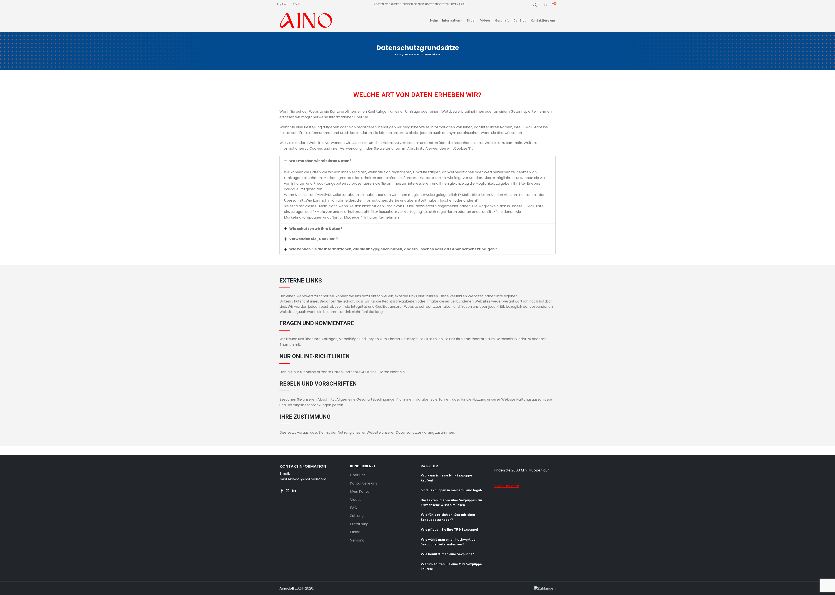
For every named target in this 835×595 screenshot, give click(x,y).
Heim (398, 54)
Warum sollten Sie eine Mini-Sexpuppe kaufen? (451, 566)
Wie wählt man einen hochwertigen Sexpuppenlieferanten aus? (449, 541)
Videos (355, 499)
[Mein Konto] (545, 4)
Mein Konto (359, 491)
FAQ (353, 507)
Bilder (355, 532)
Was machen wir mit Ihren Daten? (320, 160)
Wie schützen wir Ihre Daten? (315, 228)
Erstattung (359, 524)
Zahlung (357, 515)
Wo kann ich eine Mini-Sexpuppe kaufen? (446, 477)
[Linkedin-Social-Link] (294, 490)
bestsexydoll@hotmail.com (303, 479)
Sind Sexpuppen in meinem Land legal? (452, 490)
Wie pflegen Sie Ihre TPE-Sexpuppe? (450, 529)
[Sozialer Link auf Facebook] (281, 490)
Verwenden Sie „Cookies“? (313, 238)
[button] (417, 161)
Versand (357, 540)
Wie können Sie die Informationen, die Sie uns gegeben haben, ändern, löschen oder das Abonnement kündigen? (393, 249)
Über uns (357, 475)
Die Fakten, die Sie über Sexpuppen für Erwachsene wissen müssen (451, 502)
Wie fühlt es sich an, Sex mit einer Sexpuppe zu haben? (448, 516)
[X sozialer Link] (287, 490)
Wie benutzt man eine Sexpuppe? (447, 554)
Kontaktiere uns (363, 483)
